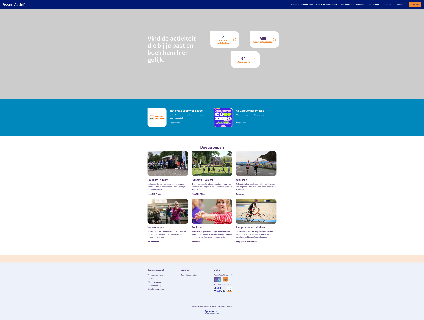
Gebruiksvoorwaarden (156, 289)
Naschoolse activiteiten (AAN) (353, 4)
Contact (400, 4)
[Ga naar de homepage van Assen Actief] (14, 4)
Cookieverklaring (154, 285)
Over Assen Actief (156, 270)
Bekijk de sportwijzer (189, 275)
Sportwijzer (186, 270)
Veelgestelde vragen (156, 275)
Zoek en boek (373, 4)
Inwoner (388, 4)
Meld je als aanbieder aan (326, 4)
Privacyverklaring (154, 282)
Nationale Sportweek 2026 (302, 4)
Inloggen (416, 4)
